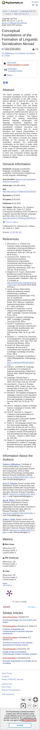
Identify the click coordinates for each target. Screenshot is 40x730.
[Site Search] (36, 5)
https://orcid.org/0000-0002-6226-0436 (18, 513)
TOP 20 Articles (8, 694)
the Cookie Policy (29, 720)
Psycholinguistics (9, 626)
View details (32, 607)
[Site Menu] (33, 5)
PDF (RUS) (11, 63)
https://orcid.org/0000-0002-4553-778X (18, 477)
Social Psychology (10, 617)
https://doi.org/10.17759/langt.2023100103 (19, 191)
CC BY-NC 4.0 (15, 232)
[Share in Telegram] (6, 82)
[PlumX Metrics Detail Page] (9, 593)
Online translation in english (18, 65)
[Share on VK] (4, 82)
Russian (35, 2)
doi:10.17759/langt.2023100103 (14, 23)
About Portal (7, 673)
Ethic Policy (6, 687)
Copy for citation (11, 222)
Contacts (5, 676)
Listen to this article (12, 49)
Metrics (10, 75)
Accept (20, 725)
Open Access (7, 684)
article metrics (7, 585)
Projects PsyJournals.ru (11, 690)
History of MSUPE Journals (12, 679)
